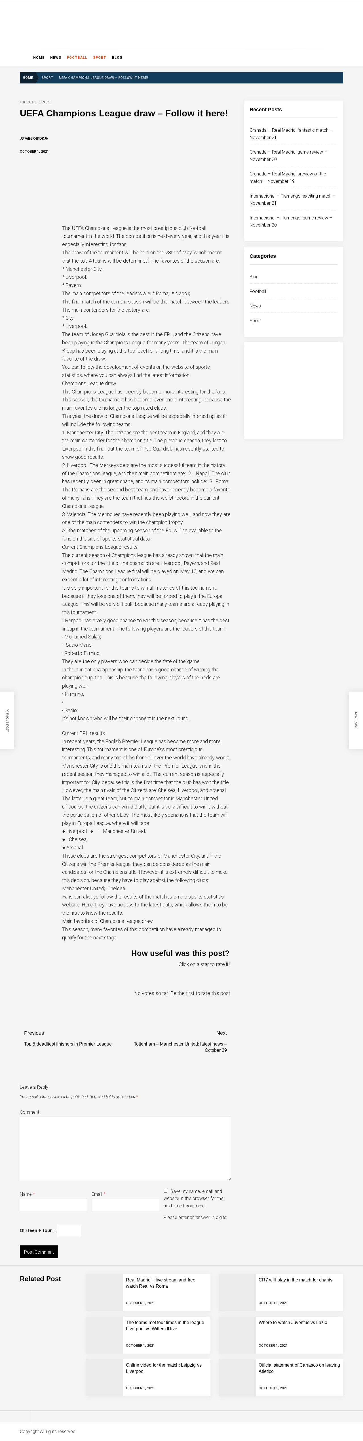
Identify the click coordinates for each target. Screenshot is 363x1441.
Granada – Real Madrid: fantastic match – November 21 (104, 1199)
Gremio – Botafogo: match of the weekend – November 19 (104, 1381)
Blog (117, 58)
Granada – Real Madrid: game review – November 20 (99, 1222)
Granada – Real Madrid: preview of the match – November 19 (107, 1245)
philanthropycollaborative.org (84, 23)
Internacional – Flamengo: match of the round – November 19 (107, 1313)
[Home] (25, 57)
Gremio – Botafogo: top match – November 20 (93, 1358)
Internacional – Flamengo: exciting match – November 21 (103, 1267)
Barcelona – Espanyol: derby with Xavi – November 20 (100, 1426)
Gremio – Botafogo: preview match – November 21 (97, 1335)
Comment (29, 1112)
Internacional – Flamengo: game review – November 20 (101, 1290)
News (55, 58)
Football (77, 58)
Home (39, 58)
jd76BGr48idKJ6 (34, 139)
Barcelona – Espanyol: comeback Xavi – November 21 (100, 1404)
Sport (99, 58)
